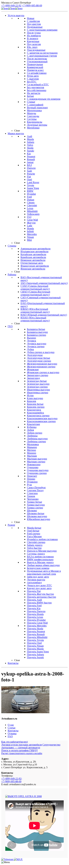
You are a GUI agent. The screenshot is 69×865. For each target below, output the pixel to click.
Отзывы (12, 733)
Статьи (11, 727)
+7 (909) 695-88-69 (32, 5)
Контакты (13, 730)
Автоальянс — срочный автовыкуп (20, 747)
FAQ (10, 736)
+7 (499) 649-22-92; (11, 778)
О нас (11, 724)
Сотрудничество (51, 744)
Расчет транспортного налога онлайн (21, 753)
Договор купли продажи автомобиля (21, 744)
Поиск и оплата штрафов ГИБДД (19, 750)
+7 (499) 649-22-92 (11, 5)
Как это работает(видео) (14, 741)
